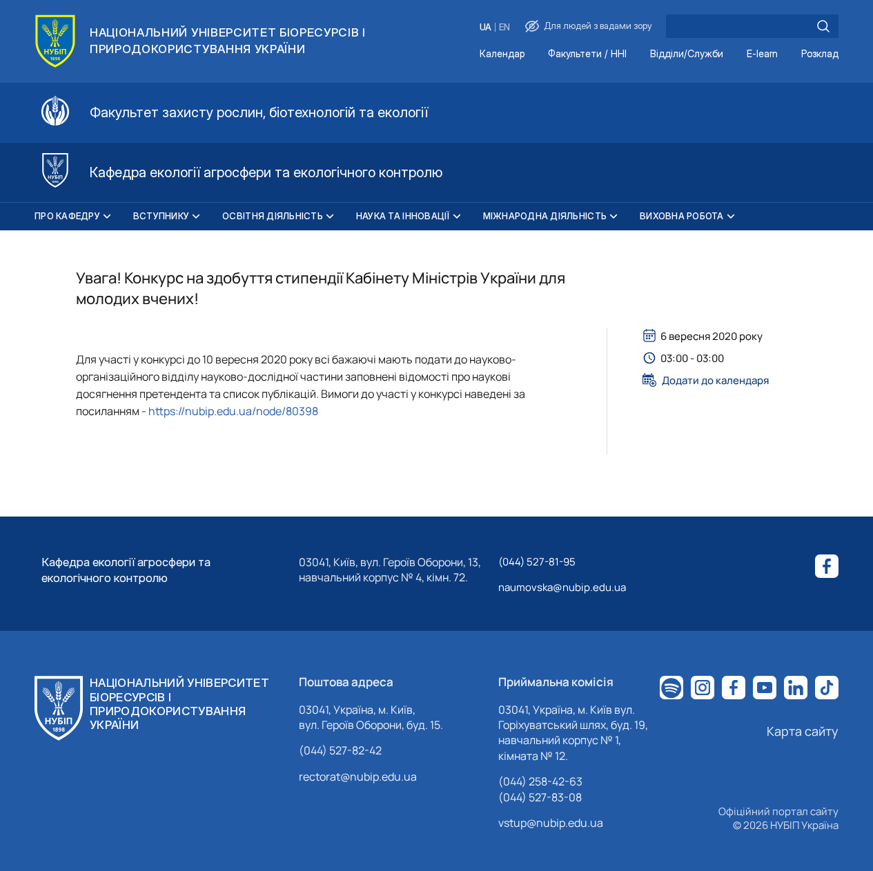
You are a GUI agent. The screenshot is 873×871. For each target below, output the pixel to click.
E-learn (762, 54)
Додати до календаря (715, 380)
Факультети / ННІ (587, 54)
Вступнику (161, 215)
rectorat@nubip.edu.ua (358, 776)
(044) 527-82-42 (340, 750)
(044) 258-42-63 (540, 781)
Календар (502, 54)
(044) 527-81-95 (537, 561)
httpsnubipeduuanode (233, 411)
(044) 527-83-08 (540, 797)
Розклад (819, 54)
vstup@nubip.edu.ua (550, 822)
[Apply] (823, 26)
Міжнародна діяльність (545, 215)
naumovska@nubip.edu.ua (562, 587)
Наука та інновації (403, 215)
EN (504, 27)
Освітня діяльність (272, 215)
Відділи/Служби (686, 54)
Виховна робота (682, 215)
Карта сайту (802, 731)
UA (485, 27)
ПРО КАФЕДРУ (67, 215)
